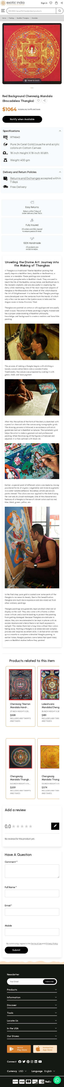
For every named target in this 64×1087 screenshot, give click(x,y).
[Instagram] (32, 1061)
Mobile (8, 925)
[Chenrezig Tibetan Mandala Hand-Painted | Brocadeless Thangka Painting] (20, 699)
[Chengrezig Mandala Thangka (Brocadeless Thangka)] (20, 771)
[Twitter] (23, 1061)
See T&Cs (38, 213)
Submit (16, 950)
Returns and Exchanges (25, 178)
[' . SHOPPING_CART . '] (56, 2)
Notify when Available (22, 119)
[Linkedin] (36, 1061)
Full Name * (11, 887)
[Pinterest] (28, 1061)
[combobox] (31, 11)
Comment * (11, 861)
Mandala (35, 18)
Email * (8, 905)
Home (4, 18)
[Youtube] (40, 1061)
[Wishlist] (51, 2)
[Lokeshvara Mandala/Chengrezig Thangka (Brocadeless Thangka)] (52, 699)
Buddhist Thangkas (23, 18)
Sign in (44, 3)
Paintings (11, 18)
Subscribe (49, 982)
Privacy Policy (52, 943)
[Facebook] (19, 1061)
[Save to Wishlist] (38, 101)
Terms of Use (36, 943)
